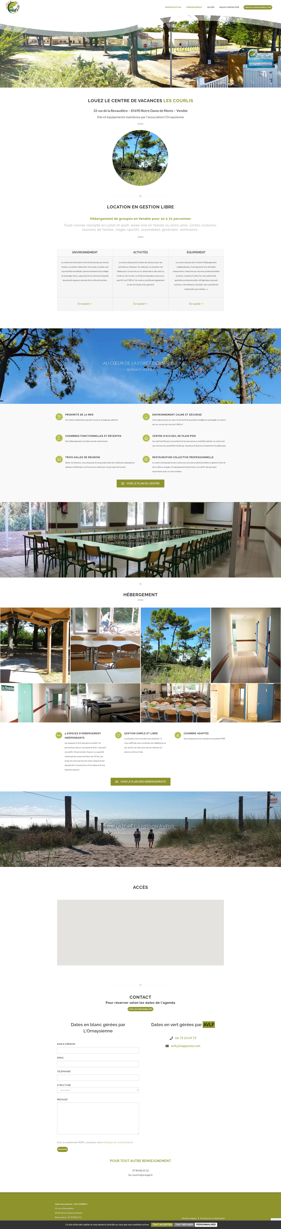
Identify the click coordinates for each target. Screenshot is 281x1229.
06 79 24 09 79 (185, 1038)
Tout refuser (184, 1224)
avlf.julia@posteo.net (185, 1046)
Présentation (173, 7)
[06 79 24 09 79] (171, 1038)
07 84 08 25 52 (140, 1170)
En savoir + (85, 303)
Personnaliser (206, 1224)
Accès (210, 7)
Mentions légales (189, 1218)
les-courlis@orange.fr (140, 1174)
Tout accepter (162, 1224)
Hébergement (194, 7)
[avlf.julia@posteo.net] (167, 1046)
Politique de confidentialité (118, 1142)
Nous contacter (229, 7)
